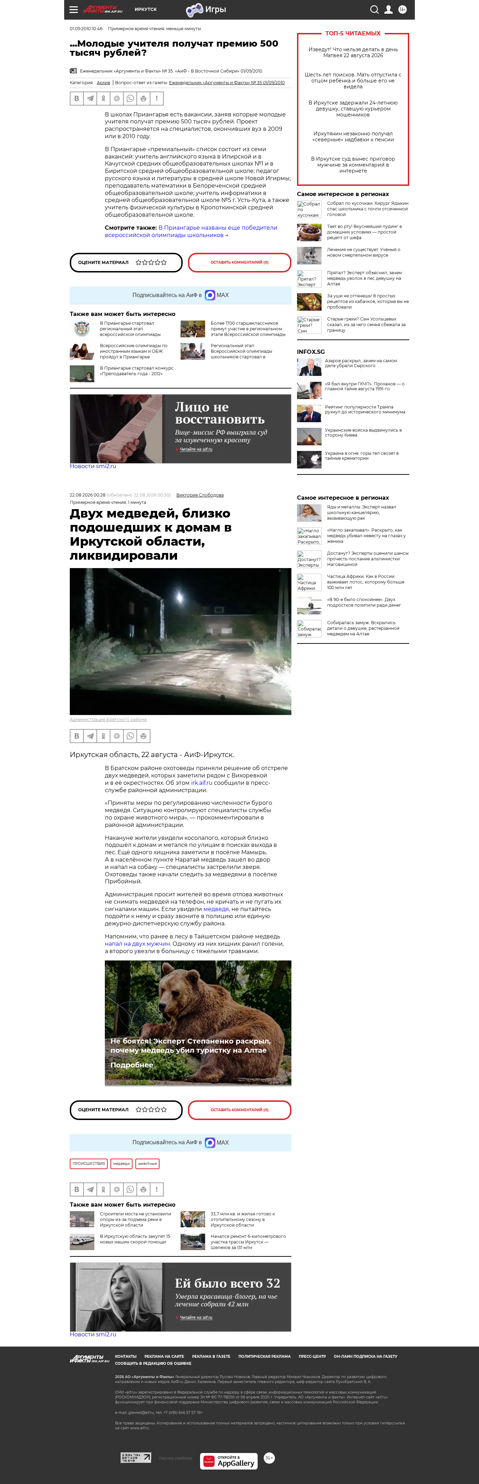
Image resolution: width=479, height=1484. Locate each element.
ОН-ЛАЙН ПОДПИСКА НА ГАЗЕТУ (365, 1356)
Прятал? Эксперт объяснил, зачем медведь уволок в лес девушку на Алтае (364, 278)
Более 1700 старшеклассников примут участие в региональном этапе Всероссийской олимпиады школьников (248, 332)
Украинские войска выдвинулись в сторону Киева (363, 433)
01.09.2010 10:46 (86, 28)
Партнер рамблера (175, 1458)
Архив (103, 82)
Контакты (125, 1356)
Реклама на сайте (164, 1356)
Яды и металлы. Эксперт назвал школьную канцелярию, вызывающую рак (361, 512)
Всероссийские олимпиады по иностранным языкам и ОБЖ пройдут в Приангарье (134, 351)
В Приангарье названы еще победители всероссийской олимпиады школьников (191, 231)
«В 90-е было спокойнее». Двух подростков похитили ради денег (364, 602)
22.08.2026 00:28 (88, 495)
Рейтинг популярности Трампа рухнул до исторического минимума (365, 409)
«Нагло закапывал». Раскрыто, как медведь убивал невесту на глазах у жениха (366, 535)
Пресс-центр (312, 1356)
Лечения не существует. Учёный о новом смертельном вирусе (363, 252)
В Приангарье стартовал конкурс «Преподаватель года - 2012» (137, 370)
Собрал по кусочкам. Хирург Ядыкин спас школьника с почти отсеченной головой (368, 209)
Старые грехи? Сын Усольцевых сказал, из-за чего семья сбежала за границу (366, 324)
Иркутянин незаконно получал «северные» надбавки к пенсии (353, 137)
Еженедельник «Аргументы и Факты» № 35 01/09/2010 (227, 82)
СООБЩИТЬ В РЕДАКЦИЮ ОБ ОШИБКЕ (153, 1363)
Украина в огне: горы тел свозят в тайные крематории (362, 456)
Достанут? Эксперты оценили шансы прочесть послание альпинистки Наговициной (368, 559)
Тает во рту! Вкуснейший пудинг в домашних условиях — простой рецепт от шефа (364, 232)
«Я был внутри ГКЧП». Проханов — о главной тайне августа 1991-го (365, 386)
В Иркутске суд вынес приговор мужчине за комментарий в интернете (353, 165)
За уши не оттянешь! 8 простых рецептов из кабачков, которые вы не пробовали (368, 301)
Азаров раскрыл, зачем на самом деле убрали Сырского (361, 363)
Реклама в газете (211, 1356)
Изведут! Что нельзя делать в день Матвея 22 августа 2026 (353, 53)
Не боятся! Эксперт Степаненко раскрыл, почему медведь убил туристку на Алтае (190, 1045)
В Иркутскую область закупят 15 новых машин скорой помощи (135, 1239)
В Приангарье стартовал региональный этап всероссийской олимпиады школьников (115, 332)
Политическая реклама (264, 1356)
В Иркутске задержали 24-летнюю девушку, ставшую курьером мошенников (353, 109)
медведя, (216, 909)
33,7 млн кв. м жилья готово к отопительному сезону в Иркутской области (243, 1219)
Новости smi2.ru (93, 466)
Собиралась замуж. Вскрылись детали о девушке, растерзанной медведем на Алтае (363, 628)
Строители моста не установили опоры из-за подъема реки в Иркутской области (135, 1219)
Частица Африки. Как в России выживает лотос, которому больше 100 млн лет (365, 582)
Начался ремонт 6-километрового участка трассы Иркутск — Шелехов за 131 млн (248, 1242)
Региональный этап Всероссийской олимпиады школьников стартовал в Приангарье (241, 354)
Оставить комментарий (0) (240, 262)
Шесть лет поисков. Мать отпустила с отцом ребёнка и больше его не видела (353, 81)
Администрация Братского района (108, 719)
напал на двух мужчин (137, 943)
